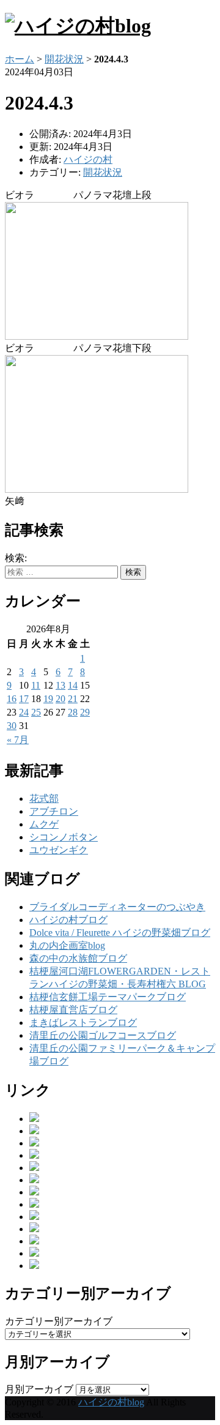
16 (11, 699)
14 (73, 685)
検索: (16, 558)
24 (24, 712)
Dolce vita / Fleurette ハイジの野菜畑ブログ (119, 932)
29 (85, 712)
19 (48, 699)
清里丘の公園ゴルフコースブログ (102, 1035)
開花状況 (64, 59)
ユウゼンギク (58, 850)
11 (35, 685)
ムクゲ (44, 824)
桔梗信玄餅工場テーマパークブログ (107, 997)
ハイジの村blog (111, 1402)
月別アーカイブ (39, 1389)
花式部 (44, 798)
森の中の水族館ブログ (78, 958)
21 (73, 699)
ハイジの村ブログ (68, 919)
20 (60, 699)
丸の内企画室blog (67, 945)
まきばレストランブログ (83, 1022)
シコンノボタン (63, 837)
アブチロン (53, 811)
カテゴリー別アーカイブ (58, 1321)
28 (73, 712)
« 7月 (18, 740)
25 (36, 712)
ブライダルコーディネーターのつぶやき (117, 907)
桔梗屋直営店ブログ (73, 1009)
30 (11, 725)
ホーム (19, 59)
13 (60, 685)
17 (24, 699)
